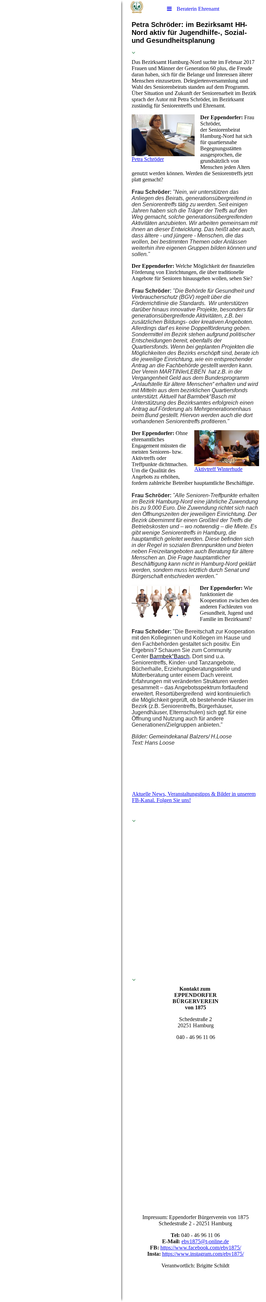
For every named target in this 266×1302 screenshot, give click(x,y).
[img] (60, 651)
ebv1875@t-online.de (205, 1241)
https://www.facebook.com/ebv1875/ (200, 1248)
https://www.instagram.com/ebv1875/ (203, 1254)
